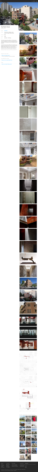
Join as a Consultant (14, 465)
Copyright (15, 470)
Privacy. (16, 469)
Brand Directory (22, 466)
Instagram (8, 467)
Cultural (5, 33)
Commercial (6, 32)
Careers (2, 466)
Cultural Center (12, 33)
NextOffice (5, 30)
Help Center (2, 467)
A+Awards (2, 465)
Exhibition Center (10, 32)
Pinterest (8, 466)
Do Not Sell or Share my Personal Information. (7, 470)
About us (2, 464)
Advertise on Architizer (15, 466)
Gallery (8, 33)
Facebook (8, 464)
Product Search (22, 465)
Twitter (8, 465)
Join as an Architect (14, 464)
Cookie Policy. (24, 469)
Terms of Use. (20, 469)
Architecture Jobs (22, 464)
